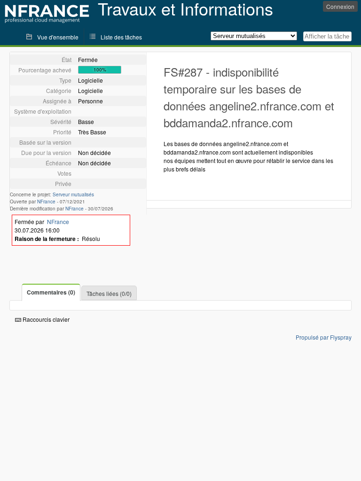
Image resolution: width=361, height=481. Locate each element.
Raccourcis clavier (45, 319)
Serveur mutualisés (73, 194)
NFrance (46, 201)
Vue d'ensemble (57, 37)
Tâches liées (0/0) (109, 293)
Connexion (340, 6)
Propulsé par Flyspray (324, 337)
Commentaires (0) (51, 292)
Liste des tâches (121, 37)
